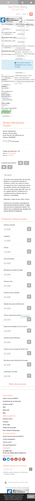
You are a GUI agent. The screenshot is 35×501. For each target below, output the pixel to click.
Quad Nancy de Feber (10, 372)
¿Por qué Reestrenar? (9, 445)
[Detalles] (29, 229)
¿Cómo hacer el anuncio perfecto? (13, 436)
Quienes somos (8, 419)
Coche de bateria (9, 259)
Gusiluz (6, 247)
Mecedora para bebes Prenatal (13, 270)
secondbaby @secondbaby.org (16, 453)
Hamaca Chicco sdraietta (11, 292)
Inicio (18, 14)
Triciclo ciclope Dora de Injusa (13, 315)
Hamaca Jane (8, 281)
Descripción (8, 175)
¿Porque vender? (8, 404)
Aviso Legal (6, 424)
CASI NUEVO (12, 153)
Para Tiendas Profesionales (11, 430)
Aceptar (31, 496)
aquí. (21, 499)
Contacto (5, 422)
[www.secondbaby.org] (17, 8)
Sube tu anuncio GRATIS (10, 398)
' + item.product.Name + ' (7, 24)
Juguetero (7, 236)
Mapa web (6, 410)
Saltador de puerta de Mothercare (14, 304)
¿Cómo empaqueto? (9, 439)
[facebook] (5, 459)
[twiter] (8, 459)
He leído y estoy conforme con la (16, 473)
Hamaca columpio (9, 225)
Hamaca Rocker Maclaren (12, 338)
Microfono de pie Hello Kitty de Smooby (16, 360)
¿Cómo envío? (7, 442)
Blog (24, 14)
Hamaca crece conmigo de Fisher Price (16, 349)
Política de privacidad (9, 427)
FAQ (4, 407)
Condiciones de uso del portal (12, 401)
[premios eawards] (18, 492)
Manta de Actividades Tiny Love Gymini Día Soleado (16, 326)
